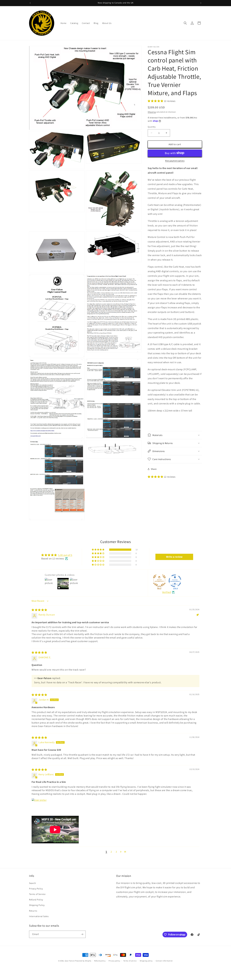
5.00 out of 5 (65, 555)
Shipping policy (146, 961)
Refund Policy (36, 899)
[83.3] (159, 580)
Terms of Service (37, 894)
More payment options (174, 160)
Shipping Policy (37, 905)
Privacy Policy (36, 888)
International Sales (39, 916)
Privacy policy (114, 961)
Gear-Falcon (70, 961)
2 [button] (111, 851)
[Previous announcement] (30, 3)
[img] (39, 610)
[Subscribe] (82, 934)
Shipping (152, 112)
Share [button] (154, 468)
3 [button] (116, 851)
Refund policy (99, 961)
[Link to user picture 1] (39, 805)
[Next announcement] (200, 3)
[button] (185, 23)
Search (32, 883)
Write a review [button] (174, 556)
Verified (166, 592)
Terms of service (130, 961)
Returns (33, 910)
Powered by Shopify (83, 961)
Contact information (164, 961)
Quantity (152, 126)
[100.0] (175, 580)
